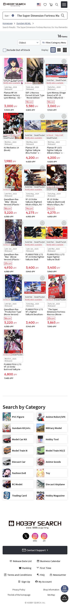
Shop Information (51, 589)
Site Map (51, 595)
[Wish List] (45, 4)
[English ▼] (39, 4)
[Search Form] (56, 4)
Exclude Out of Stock (18, 49)
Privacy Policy (19, 589)
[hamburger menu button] (64, 4)
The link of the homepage (18, 595)
